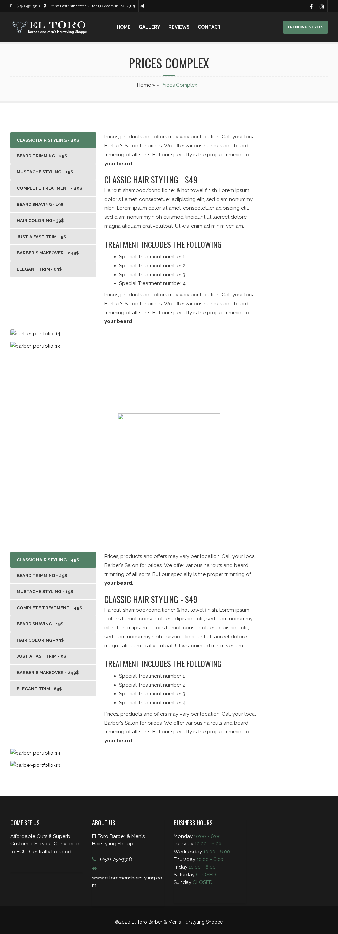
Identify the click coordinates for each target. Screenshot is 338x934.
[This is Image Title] (35, 334)
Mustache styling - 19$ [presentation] (45, 171)
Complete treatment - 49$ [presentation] (49, 188)
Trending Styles (305, 27)
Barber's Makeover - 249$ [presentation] (48, 252)
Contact (209, 27)
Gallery (149, 27)
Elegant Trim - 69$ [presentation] (39, 269)
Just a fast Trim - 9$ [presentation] (41, 236)
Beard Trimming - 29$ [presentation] (42, 155)
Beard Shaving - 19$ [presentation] (40, 204)
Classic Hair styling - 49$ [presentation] (48, 140)
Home (124, 27)
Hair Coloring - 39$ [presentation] (40, 220)
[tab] (53, 140)
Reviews (179, 27)
